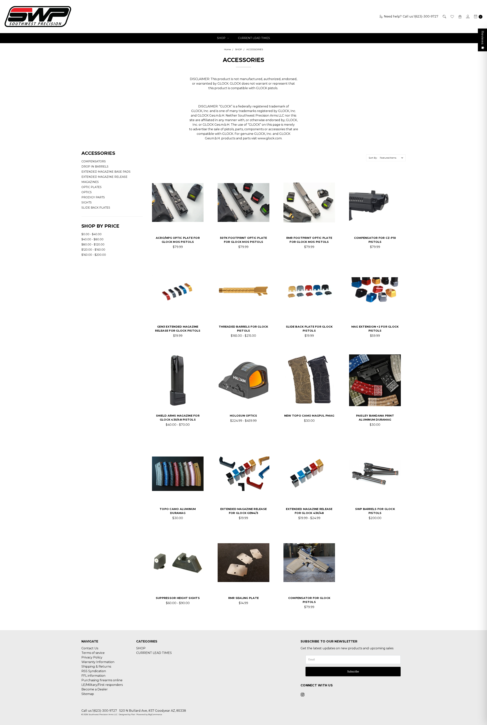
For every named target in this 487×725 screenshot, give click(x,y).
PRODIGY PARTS (93, 197)
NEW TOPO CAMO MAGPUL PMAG (309, 415)
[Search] (444, 16)
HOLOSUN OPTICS (243, 415)
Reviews (482, 37)
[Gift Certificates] (459, 16)
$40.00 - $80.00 (92, 239)
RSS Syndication (93, 671)
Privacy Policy (91, 657)
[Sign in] (467, 16)
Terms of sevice (93, 653)
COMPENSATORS (93, 161)
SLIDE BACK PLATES (95, 207)
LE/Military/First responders (102, 685)
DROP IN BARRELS (94, 166)
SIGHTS (86, 202)
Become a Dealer (94, 689)
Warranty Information (97, 662)
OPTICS (86, 192)
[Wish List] (451, 16)
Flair (133, 714)
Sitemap (87, 694)
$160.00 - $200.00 (93, 254)
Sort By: (373, 157)
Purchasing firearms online (102, 680)
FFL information (93, 675)
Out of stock (178, 400)
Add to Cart (243, 582)
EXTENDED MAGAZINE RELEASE (104, 177)
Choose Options (178, 222)
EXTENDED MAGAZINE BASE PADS (106, 171)
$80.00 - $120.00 (92, 244)
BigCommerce (155, 714)
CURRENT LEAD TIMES (254, 38)
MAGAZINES (90, 182)
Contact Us (89, 648)
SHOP (221, 38)
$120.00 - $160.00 (93, 249)
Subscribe (353, 671)
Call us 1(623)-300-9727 (99, 710)
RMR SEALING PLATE (243, 598)
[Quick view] (197, 183)
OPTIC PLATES (91, 187)
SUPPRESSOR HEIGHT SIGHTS (178, 598)
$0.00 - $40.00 (91, 234)
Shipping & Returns (96, 666)
